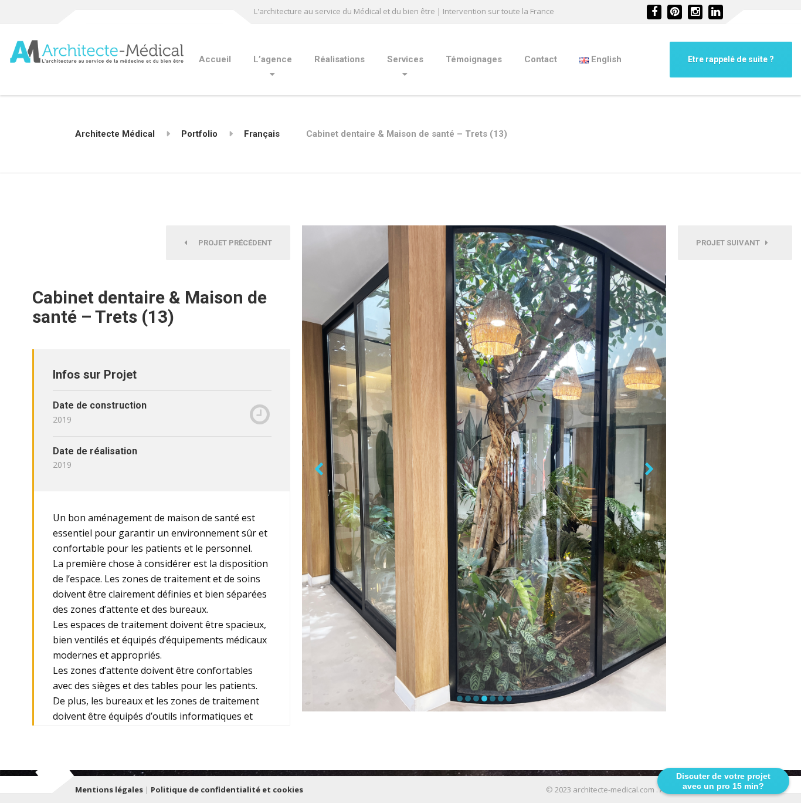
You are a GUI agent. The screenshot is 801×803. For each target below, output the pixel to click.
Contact (540, 59)
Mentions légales (109, 789)
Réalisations (339, 59)
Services (405, 59)
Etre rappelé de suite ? (731, 59)
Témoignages (474, 59)
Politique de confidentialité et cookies (227, 789)
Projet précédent (232, 242)
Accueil (215, 59)
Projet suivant (730, 242)
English (605, 59)
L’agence (272, 59)
